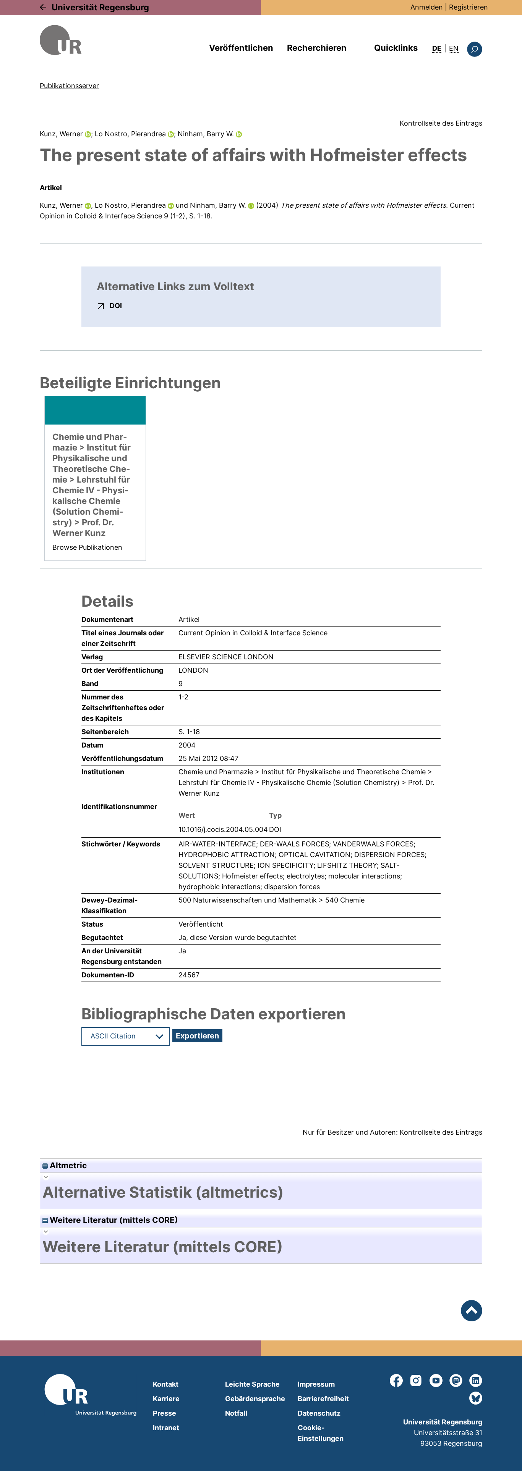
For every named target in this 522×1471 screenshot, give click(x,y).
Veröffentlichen (241, 48)
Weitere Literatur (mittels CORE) (113, 1220)
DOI (116, 305)
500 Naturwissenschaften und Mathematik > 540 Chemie (271, 900)
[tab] (260, 1192)
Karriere (166, 1399)
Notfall (236, 1413)
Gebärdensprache (255, 1399)
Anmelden (426, 7)
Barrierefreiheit (323, 1399)
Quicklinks (396, 48)
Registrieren (468, 7)
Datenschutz (319, 1413)
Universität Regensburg (100, 7)
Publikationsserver (69, 86)
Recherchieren (317, 48)
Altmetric (67, 1165)
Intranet (166, 1428)
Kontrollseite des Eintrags (441, 123)
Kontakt (165, 1384)
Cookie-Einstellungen (321, 1433)
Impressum (316, 1384)
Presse (164, 1413)
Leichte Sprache (252, 1384)
